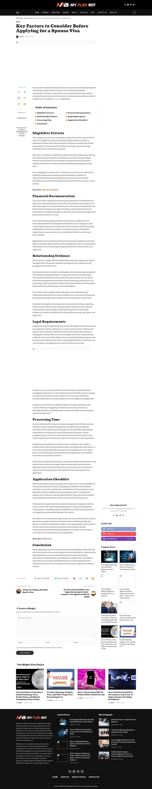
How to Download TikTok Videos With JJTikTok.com (91, 693)
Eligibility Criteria (45, 113)
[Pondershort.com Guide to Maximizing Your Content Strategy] (21, 120)
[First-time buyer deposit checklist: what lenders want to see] (128, 607)
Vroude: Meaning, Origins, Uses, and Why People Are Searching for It (60, 694)
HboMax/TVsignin (50, 190)
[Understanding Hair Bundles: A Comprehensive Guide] (104, 732)
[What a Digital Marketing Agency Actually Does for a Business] (109, 581)
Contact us (119, 508)
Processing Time (44, 120)
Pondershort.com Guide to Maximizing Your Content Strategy (21, 132)
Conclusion (42, 124)
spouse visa (56, 99)
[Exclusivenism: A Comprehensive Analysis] (104, 722)
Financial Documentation (79, 113)
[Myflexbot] (76, 4)
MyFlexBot (47, 539)
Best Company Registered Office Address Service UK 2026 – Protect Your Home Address (127, 593)
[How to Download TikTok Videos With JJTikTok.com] (91, 679)
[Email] (24, 104)
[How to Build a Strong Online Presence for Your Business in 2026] (128, 556)
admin (21, 36)
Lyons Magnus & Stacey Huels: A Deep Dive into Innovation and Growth (123, 742)
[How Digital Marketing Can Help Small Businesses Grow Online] (109, 556)
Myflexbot (63, 786)
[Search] (134, 12)
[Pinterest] (130, 4)
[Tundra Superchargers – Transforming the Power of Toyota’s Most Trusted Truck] (104, 755)
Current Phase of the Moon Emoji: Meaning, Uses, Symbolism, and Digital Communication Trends (109, 644)
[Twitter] (128, 4)
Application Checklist (77, 120)
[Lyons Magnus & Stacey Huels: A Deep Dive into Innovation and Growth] (104, 743)
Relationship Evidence (47, 117)
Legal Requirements (76, 117)
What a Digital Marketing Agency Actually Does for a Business (80, 744)
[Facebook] (125, 4)
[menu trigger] (18, 12)
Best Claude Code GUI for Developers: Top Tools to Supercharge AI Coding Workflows (120, 696)
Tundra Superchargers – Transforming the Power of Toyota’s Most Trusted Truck (122, 754)
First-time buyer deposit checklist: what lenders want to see (128, 618)
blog (18, 21)
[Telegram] (18, 104)
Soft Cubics (94, 786)
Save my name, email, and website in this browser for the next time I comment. (40, 647)
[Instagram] (133, 4)
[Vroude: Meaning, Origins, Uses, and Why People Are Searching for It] (128, 631)
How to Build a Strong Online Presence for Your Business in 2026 (127, 567)
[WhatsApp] (24, 98)
